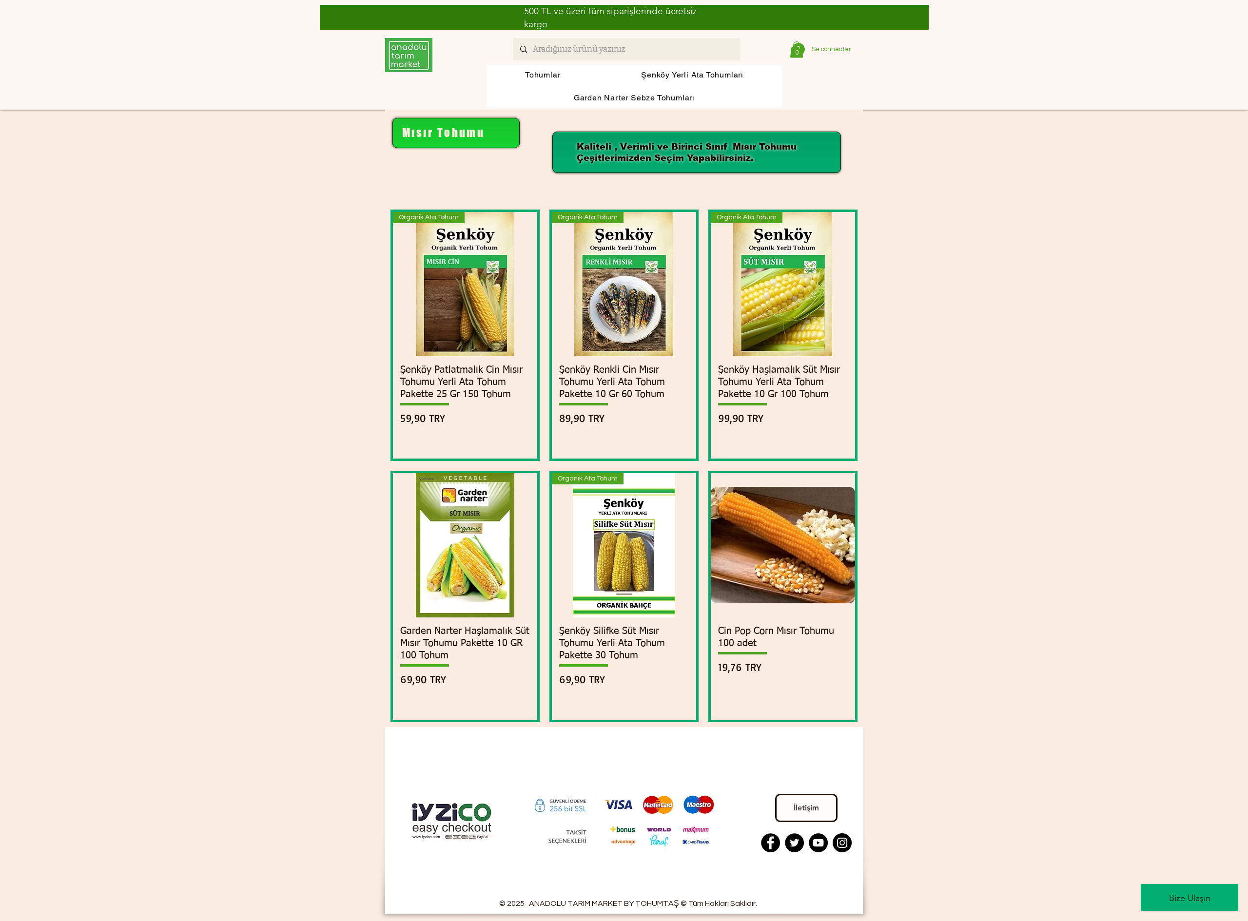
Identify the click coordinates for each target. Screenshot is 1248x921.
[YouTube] (818, 842)
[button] (796, 49)
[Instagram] (842, 842)
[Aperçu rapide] (465, 545)
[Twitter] (794, 842)
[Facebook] (770, 842)
